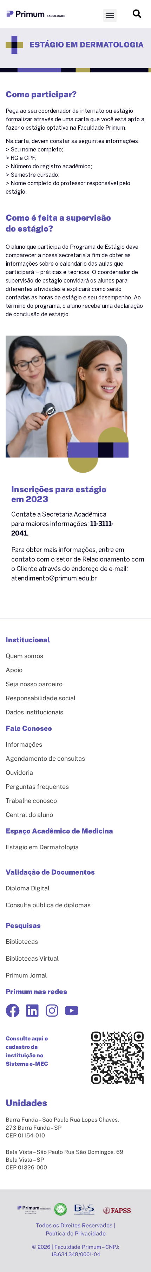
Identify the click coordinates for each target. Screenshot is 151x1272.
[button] (110, 15)
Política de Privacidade (76, 1233)
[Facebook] (13, 1011)
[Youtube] (72, 1011)
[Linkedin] (32, 1011)
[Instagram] (52, 1011)
